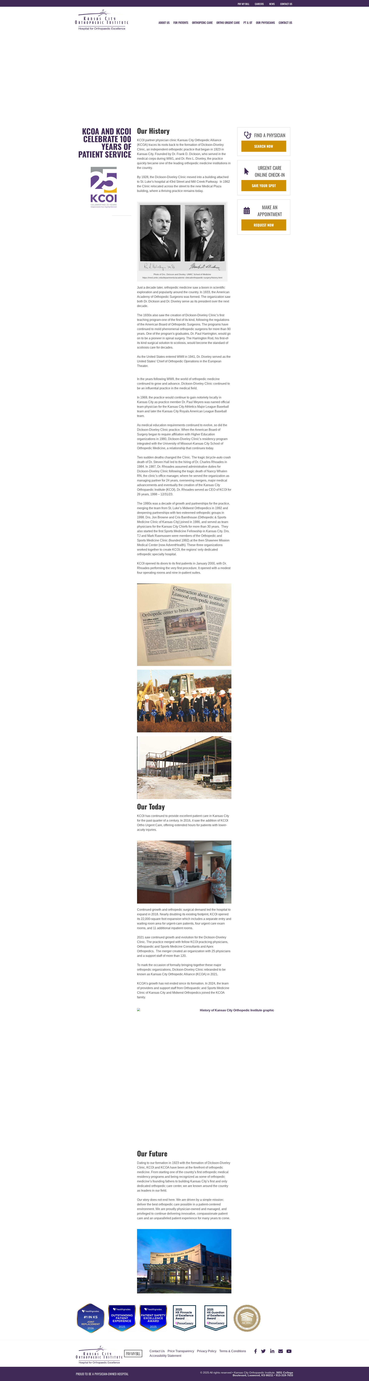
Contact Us (286, 4)
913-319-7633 (284, 1375)
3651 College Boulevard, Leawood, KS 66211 (263, 1374)
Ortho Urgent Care (228, 22)
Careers (259, 4)
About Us (164, 22)
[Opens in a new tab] (254, 1351)
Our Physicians (265, 22)
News (272, 4)
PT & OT (248, 22)
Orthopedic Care (202, 22)
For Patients (180, 22)
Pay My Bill (243, 4)
